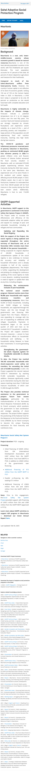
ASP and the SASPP (12, 20)
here (8, 518)
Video (6, 669)
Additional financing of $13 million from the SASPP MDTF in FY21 (17, 472)
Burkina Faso (4, 540)
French (17, 703)
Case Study (8, 609)
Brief (5, 730)
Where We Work (5, 3)
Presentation (8, 654)
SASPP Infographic (11, 585)
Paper (6, 761)
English (11, 703)
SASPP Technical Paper (11, 595)
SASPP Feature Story (10, 660)
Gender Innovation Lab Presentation (15, 629)
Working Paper (9, 697)
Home (3, 20)
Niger (2, 548)
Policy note (8, 741)
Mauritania (5, 559)
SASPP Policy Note (9, 603)
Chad (2, 543)
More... (22, 20)
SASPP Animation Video (11, 665)
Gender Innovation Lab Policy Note (14, 635)
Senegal (3, 551)
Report (6, 678)
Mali (2, 545)
